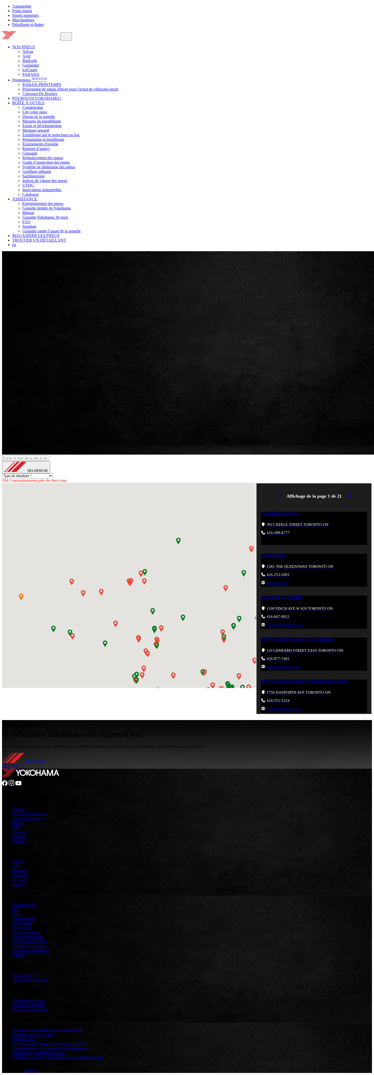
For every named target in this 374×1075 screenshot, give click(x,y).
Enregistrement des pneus (42, 203)
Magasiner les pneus (28, 1000)
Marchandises (23, 20)
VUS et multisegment (29, 941)
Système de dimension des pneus (48, 167)
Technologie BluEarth (30, 980)
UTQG (28, 185)
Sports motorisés (25, 15)
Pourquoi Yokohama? (29, 814)
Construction (32, 107)
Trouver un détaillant (29, 1005)
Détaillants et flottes (28, 24)
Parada (17, 884)
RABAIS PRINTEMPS (41, 84)
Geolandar (30, 65)
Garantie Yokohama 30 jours (45, 217)
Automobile (21, 6)
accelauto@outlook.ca (285, 625)
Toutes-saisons (24, 918)
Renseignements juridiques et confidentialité (47, 1030)
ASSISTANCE (24, 199)
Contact (18, 836)
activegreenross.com (284, 667)
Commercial (22, 927)
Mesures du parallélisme (41, 121)
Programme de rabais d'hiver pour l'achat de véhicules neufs (70, 89)
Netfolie (30, 1070)
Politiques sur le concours (32, 1034)
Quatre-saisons (24, 905)
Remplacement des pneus (42, 158)
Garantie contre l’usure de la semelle (51, 231)
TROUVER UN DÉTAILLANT (39, 240)
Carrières (19, 832)
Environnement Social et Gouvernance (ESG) (49, 1043)
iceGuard (29, 70)
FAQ (26, 222)
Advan (27, 51)
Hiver (16, 914)
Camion (18, 955)
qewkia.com (277, 583)
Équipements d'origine (40, 144)
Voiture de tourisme (28, 937)
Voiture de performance (31, 950)
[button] (141, 574)
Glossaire (29, 153)
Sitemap (18, 841)
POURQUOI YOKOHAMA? (36, 98)
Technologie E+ (25, 975)
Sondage (29, 226)
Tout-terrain (21, 923)
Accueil (18, 809)
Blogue (28, 213)
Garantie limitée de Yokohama (46, 208)
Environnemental (26, 932)
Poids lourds (22, 11)
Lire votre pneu (34, 112)
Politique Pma (23, 1039)
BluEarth (29, 60)
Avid (26, 56)
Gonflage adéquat (36, 171)
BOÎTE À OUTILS (28, 103)
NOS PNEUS (23, 47)
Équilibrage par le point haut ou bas (50, 135)
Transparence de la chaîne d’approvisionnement (50, 1048)
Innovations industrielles (41, 190)
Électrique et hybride (29, 946)
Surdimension (33, 176)
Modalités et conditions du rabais (38, 1053)
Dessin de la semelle (38, 116)
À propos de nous (26, 818)
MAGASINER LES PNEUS (36, 235)
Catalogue (30, 194)
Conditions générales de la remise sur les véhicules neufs (57, 1057)
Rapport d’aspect (36, 148)
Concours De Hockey (39, 94)
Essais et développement (42, 126)
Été (15, 909)
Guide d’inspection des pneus (46, 162)
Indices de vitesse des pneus (44, 180)
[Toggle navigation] (66, 36)
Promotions (29, 80)
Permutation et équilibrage (43, 139)
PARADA (30, 74)
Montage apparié (35, 130)
